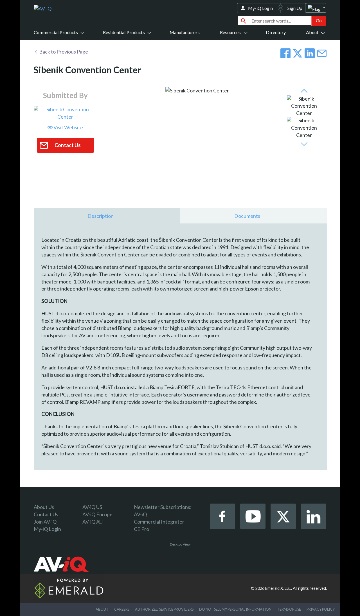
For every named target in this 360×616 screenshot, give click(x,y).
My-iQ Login (260, 8)
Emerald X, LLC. (278, 588)
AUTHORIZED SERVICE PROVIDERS (164, 609)
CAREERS (121, 609)
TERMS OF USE (289, 609)
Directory (276, 32)
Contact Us (46, 514)
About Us (44, 507)
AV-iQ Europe (97, 514)
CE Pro (141, 529)
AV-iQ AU (92, 521)
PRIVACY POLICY (321, 609)
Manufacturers (185, 32)
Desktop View (180, 544)
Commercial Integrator (159, 521)
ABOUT (102, 609)
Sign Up (294, 8)
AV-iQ (140, 514)
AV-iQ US (92, 507)
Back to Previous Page (63, 51)
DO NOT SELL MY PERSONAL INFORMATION (235, 609)
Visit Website (68, 127)
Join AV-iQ (45, 521)
